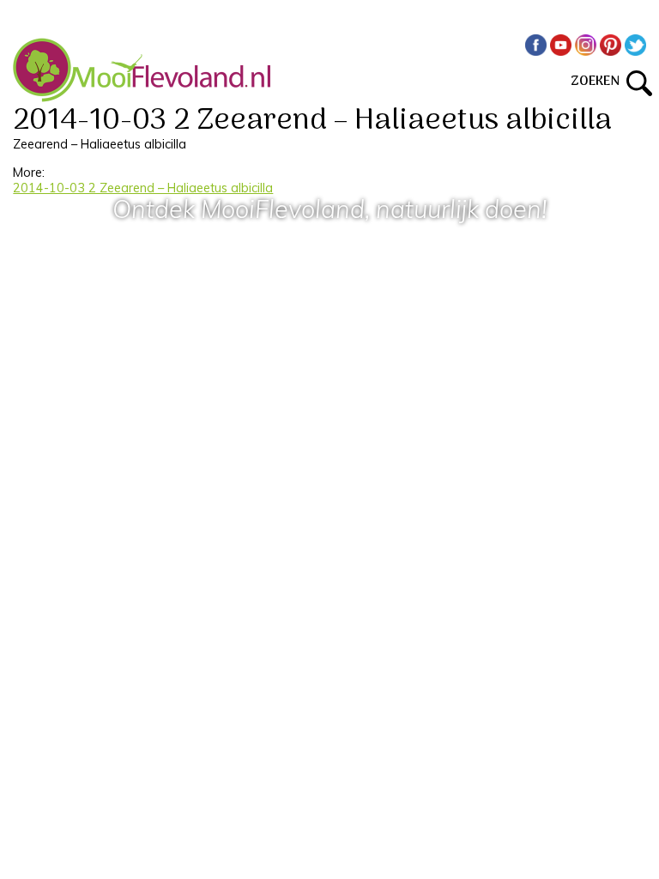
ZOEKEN (598, 81)
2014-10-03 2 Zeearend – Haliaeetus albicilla (143, 188)
